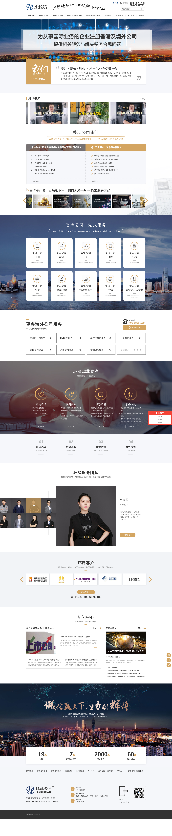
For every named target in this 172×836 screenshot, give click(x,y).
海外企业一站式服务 (93, 15)
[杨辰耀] (18, 529)
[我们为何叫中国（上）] (126, 670)
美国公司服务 (36, 366)
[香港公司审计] (55, 224)
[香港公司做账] (115, 224)
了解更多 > (127, 552)
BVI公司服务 (66, 355)
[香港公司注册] (36, 224)
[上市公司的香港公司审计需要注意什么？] (41, 670)
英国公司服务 (66, 366)
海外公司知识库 (34, 645)
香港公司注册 (58, 15)
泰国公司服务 (97, 366)
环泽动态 (49, 645)
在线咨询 (84, 609)
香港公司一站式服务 (74, 15)
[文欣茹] (33, 529)
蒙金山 (124, 519)
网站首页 (31, 15)
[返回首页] (169, 665)
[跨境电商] (95, 224)
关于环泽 (131, 15)
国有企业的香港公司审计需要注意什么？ (81, 677)
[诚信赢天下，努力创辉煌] (86, 728)
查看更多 (143, 116)
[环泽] (40, 810)
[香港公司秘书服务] (86, 49)
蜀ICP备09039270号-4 (38, 818)
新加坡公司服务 (37, 355)
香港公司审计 (44, 15)
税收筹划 (108, 15)
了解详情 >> (35, 198)
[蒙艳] (33, 544)
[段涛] (48, 529)
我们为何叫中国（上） (115, 674)
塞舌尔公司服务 (98, 355)
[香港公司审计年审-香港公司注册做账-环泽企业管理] (36, 10)
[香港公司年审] (135, 224)
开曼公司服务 (127, 355)
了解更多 (125, 366)
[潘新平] (48, 544)
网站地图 (56, 818)
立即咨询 (136, 345)
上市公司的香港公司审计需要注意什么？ (76, 654)
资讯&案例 (119, 15)
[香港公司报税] (75, 224)
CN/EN (115, 3)
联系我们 (142, 15)
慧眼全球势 (111, 645)
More (96, 645)
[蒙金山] (18, 544)
